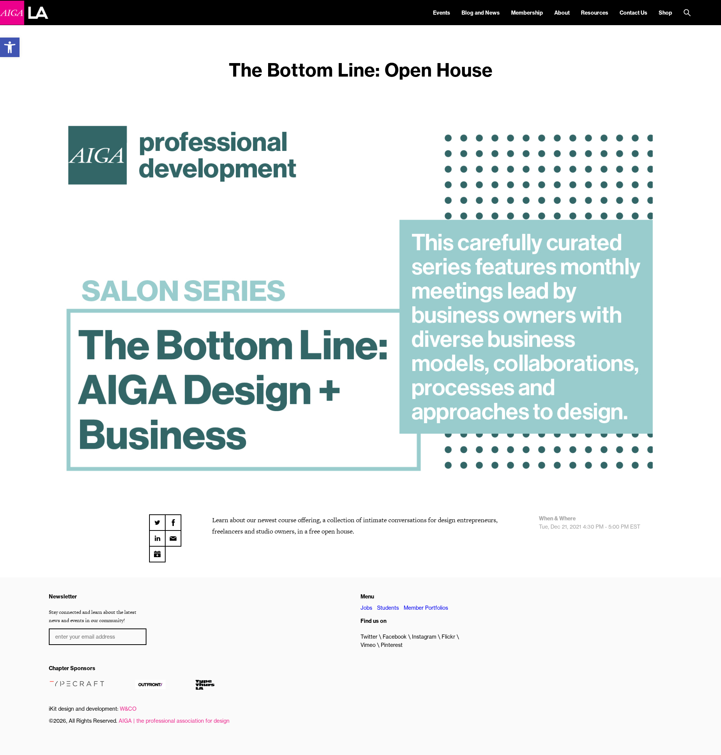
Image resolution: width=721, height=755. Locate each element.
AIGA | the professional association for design (174, 720)
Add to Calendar (157, 551)
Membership (527, 12)
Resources (594, 12)
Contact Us (633, 12)
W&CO (128, 708)
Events (441, 12)
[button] (10, 47)
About (562, 12)
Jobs (366, 607)
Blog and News (481, 12)
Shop (665, 12)
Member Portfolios (426, 607)
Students (388, 607)
